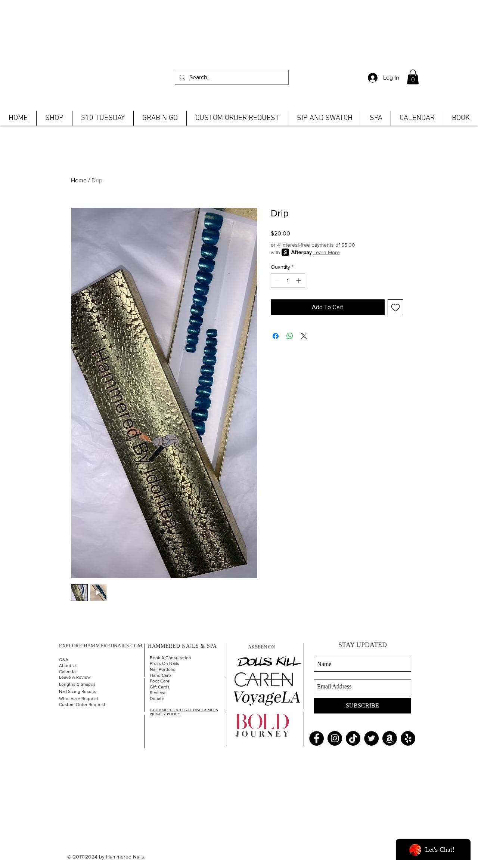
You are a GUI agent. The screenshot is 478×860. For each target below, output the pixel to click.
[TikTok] (353, 738)
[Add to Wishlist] (395, 307)
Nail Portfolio (163, 669)
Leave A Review (75, 677)
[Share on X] (303, 336)
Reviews (158, 692)
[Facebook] (316, 738)
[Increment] (299, 280)
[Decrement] (276, 280)
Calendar (68, 671)
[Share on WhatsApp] (289, 336)
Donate (157, 698)
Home (79, 180)
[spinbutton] (288, 280)
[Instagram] (335, 738)
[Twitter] (371, 738)
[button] (413, 77)
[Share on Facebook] (275, 336)
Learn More (326, 252)
